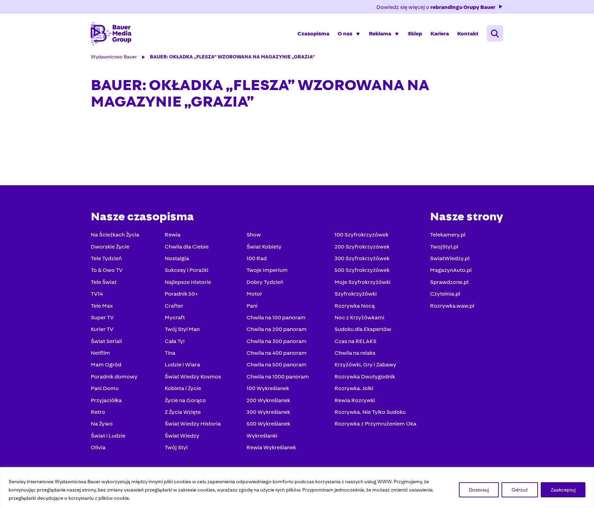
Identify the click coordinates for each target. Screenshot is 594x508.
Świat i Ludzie (108, 435)
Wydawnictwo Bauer (114, 56)
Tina (170, 353)
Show (253, 234)
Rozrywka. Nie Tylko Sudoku (370, 412)
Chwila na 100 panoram (276, 317)
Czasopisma (313, 33)
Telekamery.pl (447, 234)
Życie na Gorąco (185, 400)
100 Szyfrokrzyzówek (361, 234)
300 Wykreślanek (268, 412)
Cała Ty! (175, 341)
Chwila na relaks (354, 353)
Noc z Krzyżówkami (359, 317)
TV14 (97, 293)
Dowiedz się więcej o (435, 7)
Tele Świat (104, 282)
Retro (98, 412)
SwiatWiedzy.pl (450, 258)
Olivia (98, 447)
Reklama (380, 33)
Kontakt (467, 33)
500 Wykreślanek (268, 423)
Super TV (102, 317)
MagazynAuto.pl (451, 270)
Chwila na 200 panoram (276, 329)
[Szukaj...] (495, 33)
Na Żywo (102, 423)
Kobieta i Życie (183, 388)
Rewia (172, 234)
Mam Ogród (106, 364)
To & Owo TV (107, 270)
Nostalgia (177, 258)
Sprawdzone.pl (449, 282)
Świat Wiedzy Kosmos (193, 376)
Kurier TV (102, 329)
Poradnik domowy (114, 376)
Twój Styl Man (182, 329)
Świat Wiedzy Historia (193, 423)
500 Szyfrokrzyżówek (361, 270)
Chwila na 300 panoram (276, 341)
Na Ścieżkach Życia (115, 234)
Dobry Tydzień (264, 282)
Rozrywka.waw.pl (452, 305)
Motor (254, 293)
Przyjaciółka (106, 400)
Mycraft (175, 317)
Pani (251, 305)
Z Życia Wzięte (183, 412)
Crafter (174, 305)
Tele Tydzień (106, 258)
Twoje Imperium (267, 270)
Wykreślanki (261, 435)
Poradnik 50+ (181, 293)
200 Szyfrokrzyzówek (361, 246)
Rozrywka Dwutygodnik (364, 376)
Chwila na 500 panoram (276, 364)
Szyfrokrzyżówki (355, 293)
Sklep (415, 33)
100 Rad (256, 258)
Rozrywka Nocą (354, 305)
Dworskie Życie (110, 246)
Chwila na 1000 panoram (277, 376)
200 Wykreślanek (268, 400)
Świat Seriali (106, 341)
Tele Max (102, 305)
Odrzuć (520, 490)
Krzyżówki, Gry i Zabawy (365, 364)
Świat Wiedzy (182, 435)
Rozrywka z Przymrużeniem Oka (375, 423)
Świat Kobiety (264, 246)
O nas (345, 33)
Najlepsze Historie (188, 282)
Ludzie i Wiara (182, 364)
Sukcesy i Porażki (186, 270)
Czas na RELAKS (355, 341)
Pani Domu (105, 388)
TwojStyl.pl (444, 246)
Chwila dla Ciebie (187, 246)
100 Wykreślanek (267, 388)
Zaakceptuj (563, 490)
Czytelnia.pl (445, 293)
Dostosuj (479, 490)
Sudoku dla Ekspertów (362, 329)
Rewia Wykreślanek (271, 447)
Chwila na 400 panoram (276, 353)
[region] (297, 487)
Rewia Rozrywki (354, 400)
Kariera (439, 33)
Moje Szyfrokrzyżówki (362, 282)
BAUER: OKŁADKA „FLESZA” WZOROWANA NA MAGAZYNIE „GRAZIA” (232, 56)
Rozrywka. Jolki (353, 388)
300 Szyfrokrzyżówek (361, 258)
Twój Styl (176, 447)
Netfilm (100, 353)
